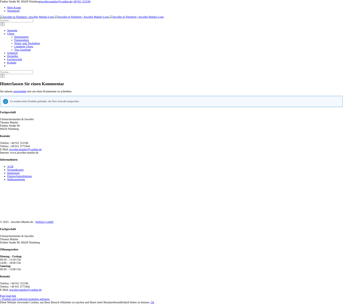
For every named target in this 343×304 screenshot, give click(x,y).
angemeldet (19, 91)
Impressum (13, 173)
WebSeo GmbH (44, 221)
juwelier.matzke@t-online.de (56, 1)
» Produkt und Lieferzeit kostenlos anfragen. (25, 299)
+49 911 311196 (81, 1)
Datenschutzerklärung (19, 176)
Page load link (8, 295)
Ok (152, 302)
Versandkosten (15, 169)
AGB (10, 166)
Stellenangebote (16, 179)
